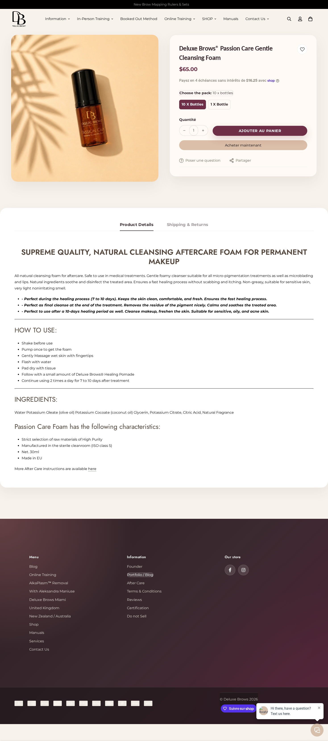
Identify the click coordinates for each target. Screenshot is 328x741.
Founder (134, 566)
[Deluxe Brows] (19, 19)
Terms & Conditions (144, 591)
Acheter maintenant (243, 145)
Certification (138, 608)
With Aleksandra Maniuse (52, 591)
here (92, 469)
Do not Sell (136, 616)
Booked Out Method (138, 19)
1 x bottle (219, 104)
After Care (136, 583)
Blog (33, 566)
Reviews (134, 600)
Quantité (187, 120)
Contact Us (255, 19)
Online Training (177, 19)
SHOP (207, 19)
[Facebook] (230, 570)
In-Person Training (93, 19)
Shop (34, 624)
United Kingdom (44, 608)
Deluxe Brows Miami (47, 600)
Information (55, 19)
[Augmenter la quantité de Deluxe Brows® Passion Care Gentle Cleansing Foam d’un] (203, 130)
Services (36, 641)
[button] (310, 19)
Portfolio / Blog (140, 575)
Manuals (230, 19)
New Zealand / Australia (50, 616)
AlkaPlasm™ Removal (48, 583)
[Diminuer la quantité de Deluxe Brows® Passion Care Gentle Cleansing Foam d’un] (184, 130)
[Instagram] (243, 570)
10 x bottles (192, 104)
